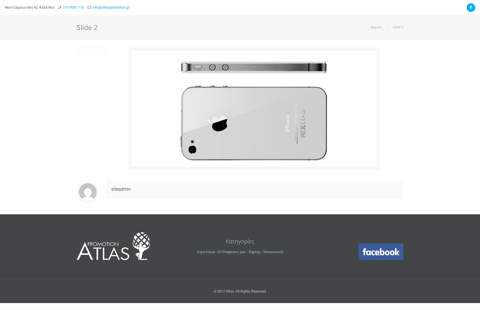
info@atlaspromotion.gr (110, 7)
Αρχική (375, 27)
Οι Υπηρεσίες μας (232, 252)
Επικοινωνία (273, 252)
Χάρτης (255, 252)
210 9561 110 (73, 7)
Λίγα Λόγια (206, 252)
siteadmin (121, 189)
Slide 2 (398, 27)
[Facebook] (471, 7)
